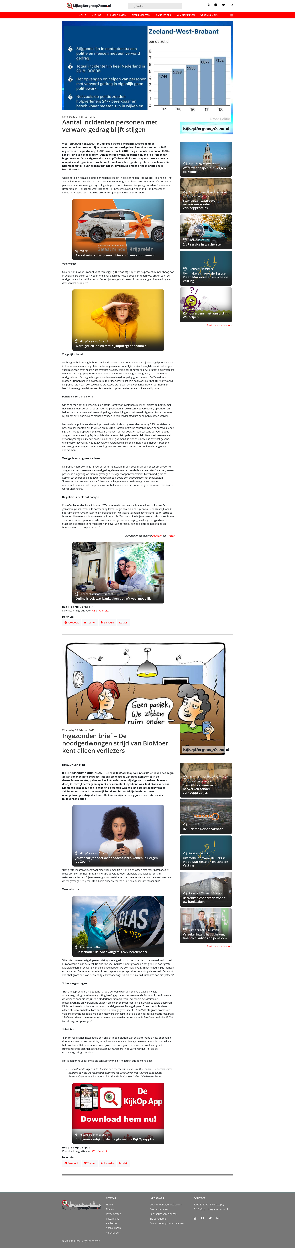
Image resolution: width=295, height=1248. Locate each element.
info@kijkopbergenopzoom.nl (212, 1209)
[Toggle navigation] (231, 15)
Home (109, 1204)
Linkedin (108, 622)
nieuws (96, 15)
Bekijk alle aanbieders (219, 325)
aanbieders (163, 15)
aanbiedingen (185, 15)
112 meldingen (116, 15)
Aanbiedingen (113, 1228)
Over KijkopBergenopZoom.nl (166, 1204)
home (82, 15)
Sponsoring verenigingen (163, 1214)
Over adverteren (159, 1209)
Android (103, 610)
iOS (93, 610)
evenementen (141, 15)
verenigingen (210, 15)
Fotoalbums (112, 1218)
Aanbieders (112, 1223)
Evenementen (113, 1214)
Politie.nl (157, 535)
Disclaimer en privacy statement (167, 1223)
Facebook (73, 622)
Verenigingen (113, 1232)
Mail (124, 622)
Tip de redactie (158, 1218)
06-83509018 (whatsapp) (210, 1204)
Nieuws (110, 1209)
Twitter (170, 535)
